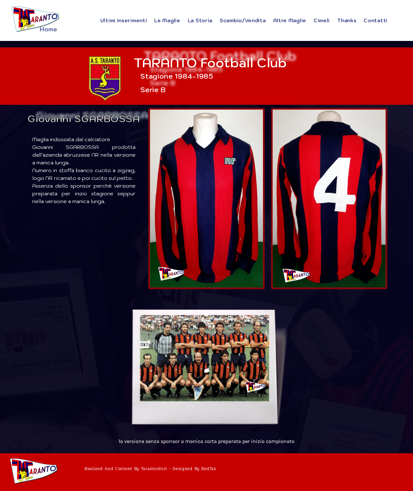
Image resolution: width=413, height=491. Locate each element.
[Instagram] (404, 472)
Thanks (346, 20)
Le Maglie (167, 20)
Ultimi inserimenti (123, 20)
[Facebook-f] (379, 472)
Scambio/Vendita (243, 20)
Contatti (376, 20)
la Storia (200, 20)
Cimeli (322, 20)
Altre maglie (289, 20)
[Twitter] (392, 472)
